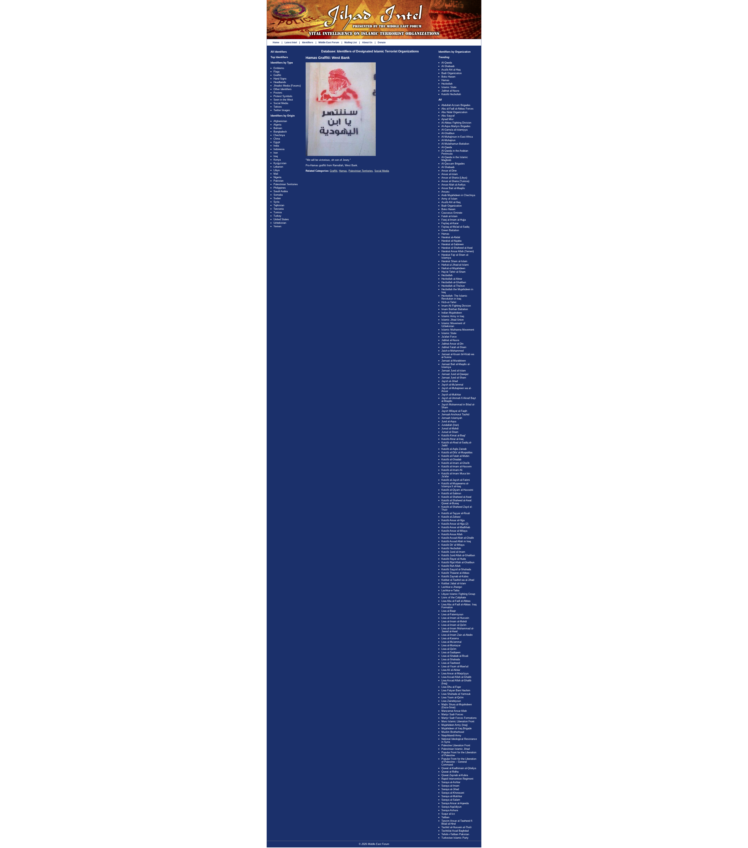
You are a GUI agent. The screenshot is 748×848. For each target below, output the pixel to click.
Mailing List (350, 42)
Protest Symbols (282, 96)
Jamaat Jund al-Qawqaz (455, 374)
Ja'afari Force (449, 336)
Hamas (343, 170)
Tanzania (278, 208)
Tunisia (277, 212)
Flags (276, 71)
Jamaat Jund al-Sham (453, 377)
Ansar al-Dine (449, 170)
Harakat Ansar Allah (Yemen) (457, 251)
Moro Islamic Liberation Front (457, 721)
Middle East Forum (328, 42)
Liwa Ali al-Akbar (450, 669)
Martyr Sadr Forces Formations (459, 717)
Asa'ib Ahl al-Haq (450, 69)
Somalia (278, 194)
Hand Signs (280, 78)
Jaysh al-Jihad (449, 381)
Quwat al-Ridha (450, 771)
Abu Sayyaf (448, 115)
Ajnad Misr (447, 119)
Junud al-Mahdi (450, 428)
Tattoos (277, 106)
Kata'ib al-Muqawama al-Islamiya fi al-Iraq (455, 485)
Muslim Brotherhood (452, 731)
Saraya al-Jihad (450, 789)
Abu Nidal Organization (454, 112)
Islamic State (448, 87)
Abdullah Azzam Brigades (455, 105)
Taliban (445, 817)
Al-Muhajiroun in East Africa (457, 136)
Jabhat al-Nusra (450, 90)
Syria (276, 201)
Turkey (277, 215)
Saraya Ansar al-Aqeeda (455, 803)
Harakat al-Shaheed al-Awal (457, 247)
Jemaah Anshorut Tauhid (455, 414)
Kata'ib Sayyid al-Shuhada (456, 569)
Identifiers (307, 42)
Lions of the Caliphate (453, 597)
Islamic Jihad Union (452, 319)
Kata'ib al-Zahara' (451, 516)
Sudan (277, 198)
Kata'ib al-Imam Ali (451, 470)
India (276, 145)
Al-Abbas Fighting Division (456, 122)
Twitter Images (281, 110)
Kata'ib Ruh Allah (450, 565)
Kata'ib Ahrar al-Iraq (452, 439)
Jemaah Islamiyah (451, 417)
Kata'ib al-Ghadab (451, 459)
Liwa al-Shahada (450, 659)
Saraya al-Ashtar (450, 782)
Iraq (275, 156)
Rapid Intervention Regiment (457, 778)
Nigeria (277, 177)
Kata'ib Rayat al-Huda (453, 558)
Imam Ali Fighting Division (456, 305)
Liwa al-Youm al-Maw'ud (454, 666)
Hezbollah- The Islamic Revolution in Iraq (454, 297)
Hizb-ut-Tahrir (448, 302)
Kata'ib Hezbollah (451, 94)
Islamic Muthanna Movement (457, 329)
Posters (277, 92)
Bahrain (277, 128)
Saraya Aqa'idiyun (451, 806)
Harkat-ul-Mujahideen (453, 268)
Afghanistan (280, 121)
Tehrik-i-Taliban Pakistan (455, 834)
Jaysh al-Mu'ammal (452, 384)
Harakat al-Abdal (450, 237)
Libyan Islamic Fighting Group (458, 593)
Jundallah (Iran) (450, 425)
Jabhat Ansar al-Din (452, 343)
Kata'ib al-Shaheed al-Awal (456, 496)
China (276, 138)
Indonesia (278, 149)
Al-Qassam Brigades (453, 163)
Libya (276, 170)
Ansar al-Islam (449, 174)
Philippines (279, 187)
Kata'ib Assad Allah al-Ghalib (457, 537)
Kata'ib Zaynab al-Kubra (454, 576)
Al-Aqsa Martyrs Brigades (455, 126)
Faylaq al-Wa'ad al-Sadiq (455, 226)
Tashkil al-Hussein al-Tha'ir (456, 827)
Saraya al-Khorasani (452, 792)
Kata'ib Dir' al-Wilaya (452, 544)
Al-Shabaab (447, 66)
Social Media (280, 103)
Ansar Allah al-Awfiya (453, 184)
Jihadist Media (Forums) (287, 85)
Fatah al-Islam (449, 216)
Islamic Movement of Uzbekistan (453, 325)
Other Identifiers (282, 89)
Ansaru (445, 191)
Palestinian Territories (285, 184)
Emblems (278, 68)
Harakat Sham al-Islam (454, 261)
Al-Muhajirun (448, 140)
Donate (382, 42)
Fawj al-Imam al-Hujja (453, 219)
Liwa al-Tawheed (450, 662)
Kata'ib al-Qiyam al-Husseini (457, 489)
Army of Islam (449, 198)
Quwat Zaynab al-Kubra (454, 775)
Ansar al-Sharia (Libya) (454, 177)
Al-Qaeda (446, 62)
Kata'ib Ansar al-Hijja (453, 520)
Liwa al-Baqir (448, 610)
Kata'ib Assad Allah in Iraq (456, 541)
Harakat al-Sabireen (452, 244)
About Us (367, 42)
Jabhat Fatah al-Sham (453, 347)
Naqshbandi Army (451, 735)
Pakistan (278, 180)
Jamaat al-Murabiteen (453, 360)
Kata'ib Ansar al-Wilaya (454, 530)
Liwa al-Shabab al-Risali (454, 655)
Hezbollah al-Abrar (451, 278)
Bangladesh (280, 131)
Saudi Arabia (280, 191)
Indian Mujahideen (451, 312)
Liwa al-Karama (450, 638)
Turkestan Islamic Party (454, 837)
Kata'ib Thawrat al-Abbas (455, 572)
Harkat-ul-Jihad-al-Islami (455, 264)
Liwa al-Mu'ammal (451, 641)
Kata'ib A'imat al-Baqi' (453, 435)
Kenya (277, 159)
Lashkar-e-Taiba (450, 590)
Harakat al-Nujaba (451, 240)
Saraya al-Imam (450, 785)
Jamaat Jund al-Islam (453, 370)
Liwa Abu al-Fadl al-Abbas (456, 601)
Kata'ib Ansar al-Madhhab (455, 527)
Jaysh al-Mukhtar (451, 394)
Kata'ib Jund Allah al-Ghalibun (458, 555)
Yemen (277, 226)
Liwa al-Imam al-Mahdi (454, 621)
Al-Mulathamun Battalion (455, 143)
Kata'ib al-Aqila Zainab (454, 448)
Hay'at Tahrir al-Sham (453, 271)
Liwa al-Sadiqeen (450, 652)
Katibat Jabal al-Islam (453, 583)
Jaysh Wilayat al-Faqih (454, 410)
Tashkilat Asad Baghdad (455, 830)
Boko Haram (448, 76)
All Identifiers (279, 51)
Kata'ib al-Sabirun (451, 493)
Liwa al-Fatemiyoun (452, 614)
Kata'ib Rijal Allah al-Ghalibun (457, 562)
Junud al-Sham (449, 432)
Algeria (277, 124)
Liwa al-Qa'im (448, 648)
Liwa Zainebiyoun (451, 700)
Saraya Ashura (449, 810)
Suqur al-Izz (448, 813)
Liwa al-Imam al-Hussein (455, 617)
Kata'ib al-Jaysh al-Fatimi (455, 479)
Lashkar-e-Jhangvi (451, 586)
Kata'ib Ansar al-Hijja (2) (454, 523)
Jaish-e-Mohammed (452, 350)
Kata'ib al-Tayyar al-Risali (455, 513)
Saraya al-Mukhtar (451, 796)
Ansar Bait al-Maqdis (453, 188)
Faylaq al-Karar (450, 223)
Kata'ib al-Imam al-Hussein (456, 466)
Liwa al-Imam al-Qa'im (453, 624)
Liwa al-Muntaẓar (450, 645)
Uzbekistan (279, 222)
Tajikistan (278, 205)
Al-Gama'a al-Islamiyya (454, 129)
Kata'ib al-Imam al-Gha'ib (455, 463)
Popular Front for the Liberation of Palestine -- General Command (458, 761)
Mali (275, 173)
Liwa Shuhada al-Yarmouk (456, 693)
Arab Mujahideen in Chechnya (458, 195)
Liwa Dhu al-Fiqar (451, 686)
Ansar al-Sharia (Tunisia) (455, 181)
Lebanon (278, 166)
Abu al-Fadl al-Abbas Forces (457, 108)
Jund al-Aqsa (448, 421)
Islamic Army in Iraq (452, 316)
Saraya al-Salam (450, 799)
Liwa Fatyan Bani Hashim (455, 690)
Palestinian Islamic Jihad (455, 748)
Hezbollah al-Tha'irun (453, 285)
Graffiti (277, 75)
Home (276, 42)
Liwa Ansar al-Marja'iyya (454, 673)
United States (281, 219)
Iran (275, 152)
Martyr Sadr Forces (452, 714)
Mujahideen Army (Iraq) (454, 724)
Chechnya (279, 135)
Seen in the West (283, 99)
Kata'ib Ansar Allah (451, 534)
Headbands (279, 82)
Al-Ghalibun (447, 133)
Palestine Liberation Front (455, 745)
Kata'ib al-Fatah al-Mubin (455, 456)
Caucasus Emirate (451, 212)
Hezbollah (447, 83)
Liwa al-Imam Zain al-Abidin (457, 634)
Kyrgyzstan (279, 163)
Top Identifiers (279, 57)
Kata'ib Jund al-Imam (453, 551)
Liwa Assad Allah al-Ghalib (456, 677)
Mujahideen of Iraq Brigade (456, 728)
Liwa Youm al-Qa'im (452, 697)
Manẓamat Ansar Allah (454, 710)
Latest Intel (291, 42)
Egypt (276, 142)
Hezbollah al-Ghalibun (453, 282)
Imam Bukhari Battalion (454, 309)
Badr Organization (451, 73)
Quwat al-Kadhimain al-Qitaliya (458, 768)
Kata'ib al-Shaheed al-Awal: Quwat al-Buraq (456, 502)
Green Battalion (450, 230)
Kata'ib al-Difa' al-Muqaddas (457, 452)
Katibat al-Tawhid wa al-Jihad (457, 579)
